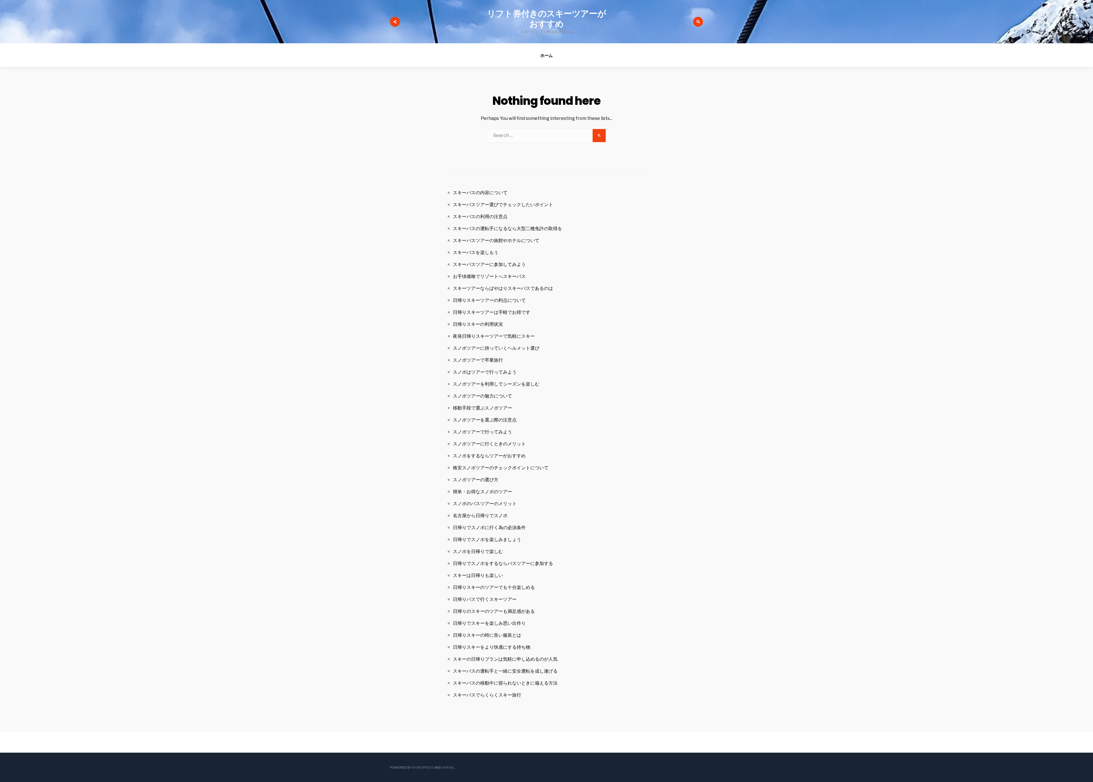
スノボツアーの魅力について (482, 396)
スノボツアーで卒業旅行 (478, 360)
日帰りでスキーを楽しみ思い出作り (489, 623)
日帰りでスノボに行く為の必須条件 (489, 527)
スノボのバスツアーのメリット (485, 503)
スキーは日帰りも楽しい (478, 575)
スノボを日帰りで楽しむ (478, 551)
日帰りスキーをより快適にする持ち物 (491, 647)
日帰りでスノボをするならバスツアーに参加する (503, 563)
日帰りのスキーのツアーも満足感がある (494, 611)
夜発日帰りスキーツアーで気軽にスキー (494, 336)
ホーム (546, 55)
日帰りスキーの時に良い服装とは (487, 635)
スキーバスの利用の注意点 (480, 216)
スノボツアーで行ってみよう (482, 432)
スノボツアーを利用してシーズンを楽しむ (496, 384)
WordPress (423, 767)
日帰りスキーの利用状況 (478, 324)
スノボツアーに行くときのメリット (489, 444)
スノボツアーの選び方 (475, 479)
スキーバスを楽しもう (475, 252)
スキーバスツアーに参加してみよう (489, 264)
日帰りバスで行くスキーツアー (485, 599)
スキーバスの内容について (480, 192)
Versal (448, 767)
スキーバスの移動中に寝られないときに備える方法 (505, 683)
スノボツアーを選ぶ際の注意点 (485, 420)
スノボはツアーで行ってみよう (485, 372)
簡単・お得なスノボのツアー (482, 491)
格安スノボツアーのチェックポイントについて (500, 467)
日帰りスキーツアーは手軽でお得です (491, 312)
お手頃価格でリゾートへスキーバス (489, 276)
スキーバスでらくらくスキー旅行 (487, 695)
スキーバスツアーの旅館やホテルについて (496, 240)
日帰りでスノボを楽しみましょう (487, 539)
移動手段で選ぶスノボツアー (482, 408)
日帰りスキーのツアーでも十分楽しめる (494, 587)
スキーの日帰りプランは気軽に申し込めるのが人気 (505, 659)
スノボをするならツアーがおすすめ (489, 455)
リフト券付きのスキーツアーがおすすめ (546, 18)
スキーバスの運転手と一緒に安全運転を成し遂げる (505, 671)
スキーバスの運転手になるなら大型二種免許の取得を (507, 228)
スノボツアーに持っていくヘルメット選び (496, 348)
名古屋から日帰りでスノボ (480, 515)
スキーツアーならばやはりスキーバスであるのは (503, 288)
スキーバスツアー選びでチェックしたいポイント (503, 204)
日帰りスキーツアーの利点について (489, 300)
